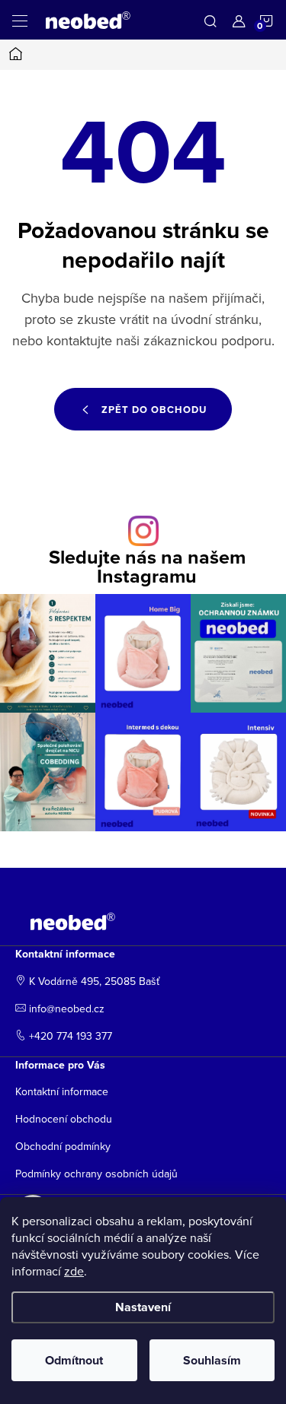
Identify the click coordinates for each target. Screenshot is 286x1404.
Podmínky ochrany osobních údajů (96, 1173)
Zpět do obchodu (154, 409)
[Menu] (20, 20)
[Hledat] (210, 20)
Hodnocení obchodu (63, 1119)
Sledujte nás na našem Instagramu (147, 567)
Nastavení (143, 1307)
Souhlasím (212, 1360)
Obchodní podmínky (63, 1146)
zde (74, 1271)
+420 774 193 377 (70, 1036)
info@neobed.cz (66, 1008)
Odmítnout (74, 1360)
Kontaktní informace (61, 1091)
